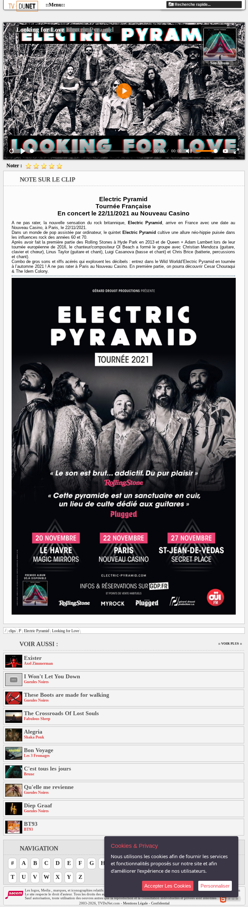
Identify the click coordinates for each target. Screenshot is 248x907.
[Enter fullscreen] (236, 151)
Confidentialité (162, 903)
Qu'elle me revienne (49, 787)
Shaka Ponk (34, 737)
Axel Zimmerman (38, 663)
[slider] (91, 151)
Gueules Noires (36, 682)
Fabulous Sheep (37, 718)
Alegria (33, 731)
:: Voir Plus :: (230, 643)
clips (12, 630)
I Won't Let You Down (52, 676)
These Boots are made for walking (66, 695)
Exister (33, 658)
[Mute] (189, 151)
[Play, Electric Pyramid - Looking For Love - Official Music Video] (23, 151)
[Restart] (11, 151)
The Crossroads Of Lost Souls (61, 713)
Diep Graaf (38, 805)
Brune (29, 774)
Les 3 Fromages (37, 755)
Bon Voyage (38, 750)
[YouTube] (225, 151)
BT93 (30, 824)
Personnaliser (215, 886)
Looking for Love (65, 630)
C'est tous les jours (47, 768)
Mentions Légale (135, 903)
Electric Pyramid (36, 630)
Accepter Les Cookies (167, 886)
